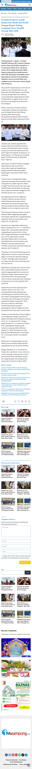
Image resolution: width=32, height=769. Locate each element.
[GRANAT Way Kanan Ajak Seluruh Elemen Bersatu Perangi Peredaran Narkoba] (24, 413)
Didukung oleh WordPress (10, 764)
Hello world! (26, 634)
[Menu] (2, 4)
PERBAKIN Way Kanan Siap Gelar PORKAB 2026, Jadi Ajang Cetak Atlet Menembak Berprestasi (15, 394)
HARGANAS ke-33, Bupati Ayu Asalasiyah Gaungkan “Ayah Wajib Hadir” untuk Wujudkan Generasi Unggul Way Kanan (15, 385)
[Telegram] (26, 755)
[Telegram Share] (25, 401)
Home (10, 17)
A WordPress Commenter (8, 634)
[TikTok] (22, 755)
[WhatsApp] (19, 755)
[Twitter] (9, 755)
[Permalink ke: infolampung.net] (2, 34)
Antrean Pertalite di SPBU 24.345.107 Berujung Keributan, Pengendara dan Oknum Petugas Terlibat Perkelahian (15, 369)
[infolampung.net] (11, 4)
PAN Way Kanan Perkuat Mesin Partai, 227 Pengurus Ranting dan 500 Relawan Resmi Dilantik (16, 389)
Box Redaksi (22, 760)
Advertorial (4, 17)
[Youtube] (16, 755)
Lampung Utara (24, 17)
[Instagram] (13, 755)
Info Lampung (16, 17)
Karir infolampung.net (16, 762)
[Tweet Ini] (18, 401)
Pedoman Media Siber (12, 760)
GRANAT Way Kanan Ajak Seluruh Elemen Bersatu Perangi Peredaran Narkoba (15, 374)
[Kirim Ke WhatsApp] (29, 401)
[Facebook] (6, 755)
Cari (2, 569)
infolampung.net (9, 34)
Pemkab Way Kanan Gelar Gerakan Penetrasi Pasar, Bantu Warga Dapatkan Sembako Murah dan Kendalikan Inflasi (15, 379)
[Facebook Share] (15, 401)
